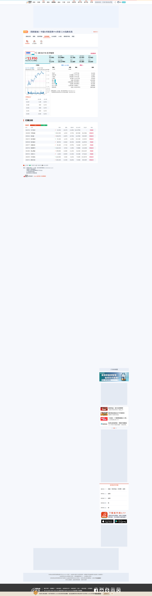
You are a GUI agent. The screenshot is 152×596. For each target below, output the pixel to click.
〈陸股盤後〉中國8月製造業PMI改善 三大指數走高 (51, 32)
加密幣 (74, 2)
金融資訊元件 (66, 588)
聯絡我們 (73, 588)
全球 (68, 2)
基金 (59, 2)
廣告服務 (58, 588)
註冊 (124, 2)
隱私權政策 (98, 593)
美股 (48, 2)
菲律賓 (119, 489)
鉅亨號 (86, 2)
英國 (109, 489)
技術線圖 (115, 369)
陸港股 (54, 2)
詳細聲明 (99, 578)
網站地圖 (83, 588)
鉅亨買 (80, 2)
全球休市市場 (114, 485)
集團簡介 (52, 588)
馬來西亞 (114, 489)
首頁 (34, 2)
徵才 (78, 588)
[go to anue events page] (115, 2)
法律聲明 (90, 588)
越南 (124, 489)
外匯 (63, 2)
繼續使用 (106, 593)
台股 (43, 2)
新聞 (38, 2)
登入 (121, 2)
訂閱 (91, 2)
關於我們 (46, 588)
